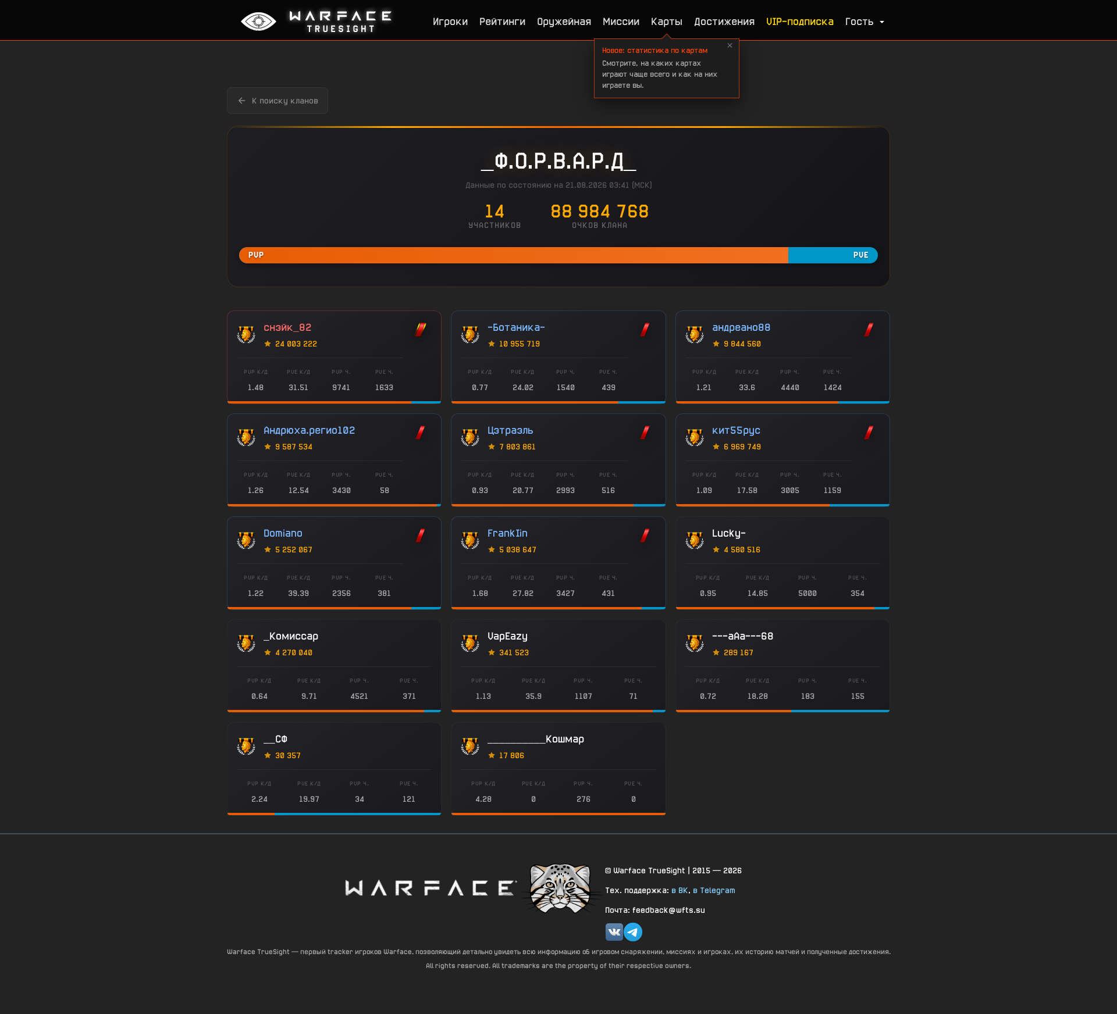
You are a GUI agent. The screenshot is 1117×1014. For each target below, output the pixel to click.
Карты (666, 21)
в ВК (679, 890)
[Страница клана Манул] (561, 887)
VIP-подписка (800, 21)
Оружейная (564, 21)
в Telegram (714, 890)
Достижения (724, 21)
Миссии (621, 21)
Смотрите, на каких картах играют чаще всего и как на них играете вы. (659, 67)
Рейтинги (502, 21)
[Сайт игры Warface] (430, 887)
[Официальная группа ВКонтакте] (614, 932)
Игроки (450, 21)
